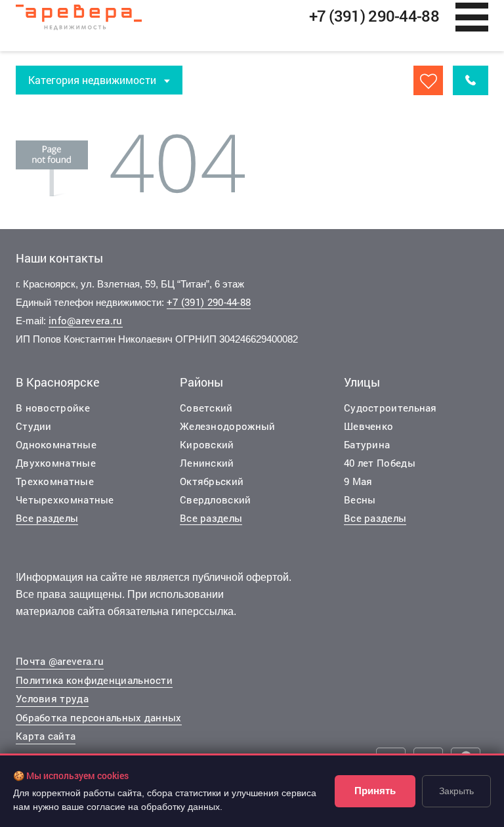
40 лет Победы (379, 462)
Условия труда (52, 698)
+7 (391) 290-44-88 (209, 301)
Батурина (367, 444)
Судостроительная (390, 407)
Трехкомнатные (55, 481)
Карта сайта (45, 735)
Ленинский (207, 462)
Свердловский (215, 499)
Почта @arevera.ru (60, 661)
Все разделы (47, 517)
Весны (360, 499)
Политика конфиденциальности (94, 680)
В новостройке (53, 407)
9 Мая (358, 481)
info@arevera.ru (86, 320)
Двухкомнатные (56, 462)
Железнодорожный (228, 426)
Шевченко (368, 426)
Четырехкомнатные (65, 499)
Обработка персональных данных (99, 717)
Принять (375, 790)
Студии (34, 426)
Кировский (207, 444)
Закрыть (456, 791)
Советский (206, 407)
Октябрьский (211, 481)
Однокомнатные (56, 444)
